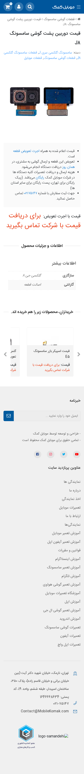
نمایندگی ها (72, 482)
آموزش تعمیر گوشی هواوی (61, 585)
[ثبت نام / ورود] (18, 6)
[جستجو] (29, 6)
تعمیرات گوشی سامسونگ (62, 628)
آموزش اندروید (70, 619)
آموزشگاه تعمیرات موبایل (62, 593)
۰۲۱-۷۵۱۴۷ (61, 704)
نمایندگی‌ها (72, 525)
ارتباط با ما (73, 516)
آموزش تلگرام (71, 576)
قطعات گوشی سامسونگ (59, 19)
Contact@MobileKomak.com (45, 711)
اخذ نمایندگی (71, 499)
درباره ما (74, 491)
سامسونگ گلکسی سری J (55, 53)
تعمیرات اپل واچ (69, 645)
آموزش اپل (72, 602)
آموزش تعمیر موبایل (66, 533)
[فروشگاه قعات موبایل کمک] (63, 7)
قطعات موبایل (33, 58)
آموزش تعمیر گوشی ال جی (61, 610)
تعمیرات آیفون (70, 636)
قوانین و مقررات (69, 550)
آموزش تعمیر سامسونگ (63, 567)
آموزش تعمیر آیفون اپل (63, 542)
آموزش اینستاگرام (67, 559)
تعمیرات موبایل (69, 508)
